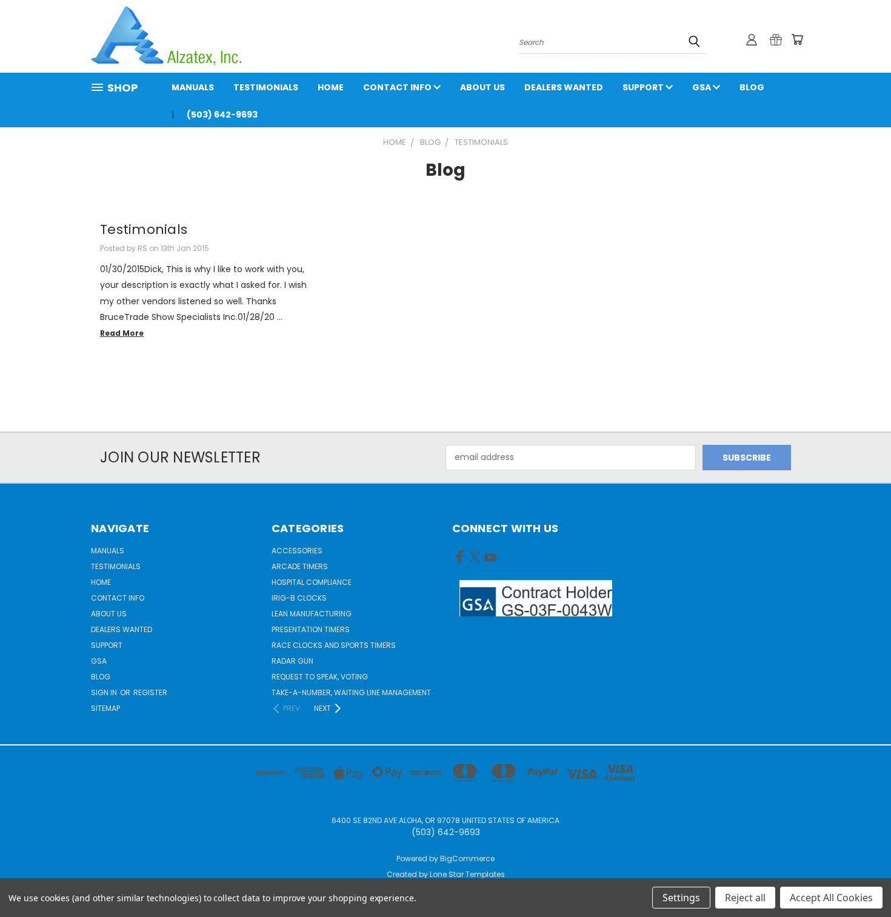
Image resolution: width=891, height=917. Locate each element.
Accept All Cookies (831, 897)
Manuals (193, 87)
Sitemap (105, 708)
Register (150, 692)
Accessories (297, 550)
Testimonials (265, 87)
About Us (482, 87)
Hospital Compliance (312, 582)
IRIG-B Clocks (299, 598)
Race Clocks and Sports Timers (334, 645)
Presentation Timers (311, 629)
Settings (681, 897)
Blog (751, 87)
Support (644, 87)
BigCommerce (467, 858)
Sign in (105, 692)
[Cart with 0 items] (797, 39)
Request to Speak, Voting (320, 677)
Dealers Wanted (563, 87)
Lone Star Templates (467, 874)
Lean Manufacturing (312, 614)
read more (122, 333)
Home (331, 87)
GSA (702, 87)
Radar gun (292, 661)
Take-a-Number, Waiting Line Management (351, 692)
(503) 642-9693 (222, 114)
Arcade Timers (300, 566)
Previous (859, 879)
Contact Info (398, 87)
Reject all (745, 897)
